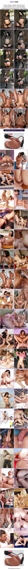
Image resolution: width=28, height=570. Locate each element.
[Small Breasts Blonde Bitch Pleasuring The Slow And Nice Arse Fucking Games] (7, 179)
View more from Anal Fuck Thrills (14, 130)
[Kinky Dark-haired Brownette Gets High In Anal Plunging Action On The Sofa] (21, 160)
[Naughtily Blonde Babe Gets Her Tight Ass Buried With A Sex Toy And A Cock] (7, 478)
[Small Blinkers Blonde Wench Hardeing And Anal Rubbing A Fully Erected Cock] (21, 398)
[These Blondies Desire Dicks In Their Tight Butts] (7, 438)
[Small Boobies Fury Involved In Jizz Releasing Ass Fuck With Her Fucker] (7, 379)
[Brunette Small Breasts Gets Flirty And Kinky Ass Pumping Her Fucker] (7, 418)
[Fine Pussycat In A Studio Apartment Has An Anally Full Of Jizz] (21, 458)
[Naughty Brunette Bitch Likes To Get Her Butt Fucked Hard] (7, 199)
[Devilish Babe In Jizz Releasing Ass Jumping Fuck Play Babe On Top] (21, 438)
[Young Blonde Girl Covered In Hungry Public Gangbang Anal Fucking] (7, 319)
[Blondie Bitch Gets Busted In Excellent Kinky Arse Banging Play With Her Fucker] (21, 478)
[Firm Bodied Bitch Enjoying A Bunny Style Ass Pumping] (7, 239)
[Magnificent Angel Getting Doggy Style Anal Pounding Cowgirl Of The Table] (7, 339)
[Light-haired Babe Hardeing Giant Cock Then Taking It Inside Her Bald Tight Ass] (21, 239)
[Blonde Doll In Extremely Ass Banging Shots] (21, 299)
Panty (14, 2)
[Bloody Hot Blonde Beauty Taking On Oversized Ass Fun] (21, 319)
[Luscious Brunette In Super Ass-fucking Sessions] (7, 219)
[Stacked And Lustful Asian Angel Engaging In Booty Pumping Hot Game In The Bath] (7, 498)
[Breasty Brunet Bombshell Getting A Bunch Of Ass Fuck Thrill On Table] (7, 538)
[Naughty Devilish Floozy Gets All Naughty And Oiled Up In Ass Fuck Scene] (21, 379)
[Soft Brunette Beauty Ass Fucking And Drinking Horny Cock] (7, 518)
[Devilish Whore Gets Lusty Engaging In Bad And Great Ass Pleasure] (21, 279)
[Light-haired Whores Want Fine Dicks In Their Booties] (21, 199)
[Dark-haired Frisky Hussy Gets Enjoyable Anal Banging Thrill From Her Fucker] (7, 299)
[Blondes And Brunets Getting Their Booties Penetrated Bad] (21, 339)
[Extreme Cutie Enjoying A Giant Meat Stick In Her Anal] (21, 498)
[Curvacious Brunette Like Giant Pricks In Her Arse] (7, 160)
